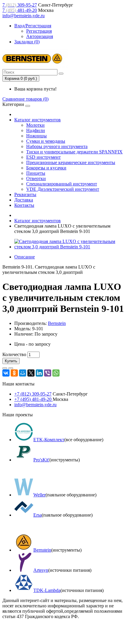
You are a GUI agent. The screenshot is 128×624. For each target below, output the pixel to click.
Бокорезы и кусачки (46, 167)
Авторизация (39, 36)
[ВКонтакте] (6, 373)
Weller (39, 494)
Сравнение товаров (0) (25, 98)
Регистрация (39, 31)
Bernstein (57, 323)
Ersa (37, 514)
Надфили (35, 130)
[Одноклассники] (14, 373)
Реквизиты (25, 194)
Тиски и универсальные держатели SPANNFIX (74, 151)
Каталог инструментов (37, 119)
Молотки (35, 125)
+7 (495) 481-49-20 (33, 399)
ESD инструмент (43, 157)
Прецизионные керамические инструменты (70, 162)
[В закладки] (4, 368)
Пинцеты (35, 173)
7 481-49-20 (19, 10)
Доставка (23, 199)
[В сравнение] (10, 368)
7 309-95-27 (19, 4)
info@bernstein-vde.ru (23, 15)
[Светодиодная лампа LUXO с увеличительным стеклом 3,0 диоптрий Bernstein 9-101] (70, 246)
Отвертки (36, 178)
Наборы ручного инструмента (57, 146)
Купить (11, 361)
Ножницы (36, 135)
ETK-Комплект (48, 439)
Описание (24, 256)
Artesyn (40, 570)
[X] (31, 373)
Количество (14, 354)
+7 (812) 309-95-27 (32, 393)
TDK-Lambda (46, 590)
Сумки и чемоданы (45, 141)
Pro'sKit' (41, 459)
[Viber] (47, 373)
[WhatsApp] (56, 373)
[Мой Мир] (22, 373)
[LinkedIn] (39, 373)
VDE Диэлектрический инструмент (62, 189)
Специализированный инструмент (61, 183)
